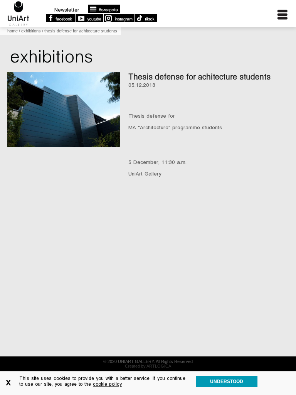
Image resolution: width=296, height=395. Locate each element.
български (103, 9)
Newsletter (66, 10)
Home (12, 31)
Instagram (118, 18)
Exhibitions (31, 31)
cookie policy (107, 384)
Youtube (89, 18)
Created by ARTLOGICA (148, 366)
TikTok (145, 18)
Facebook (60, 18)
